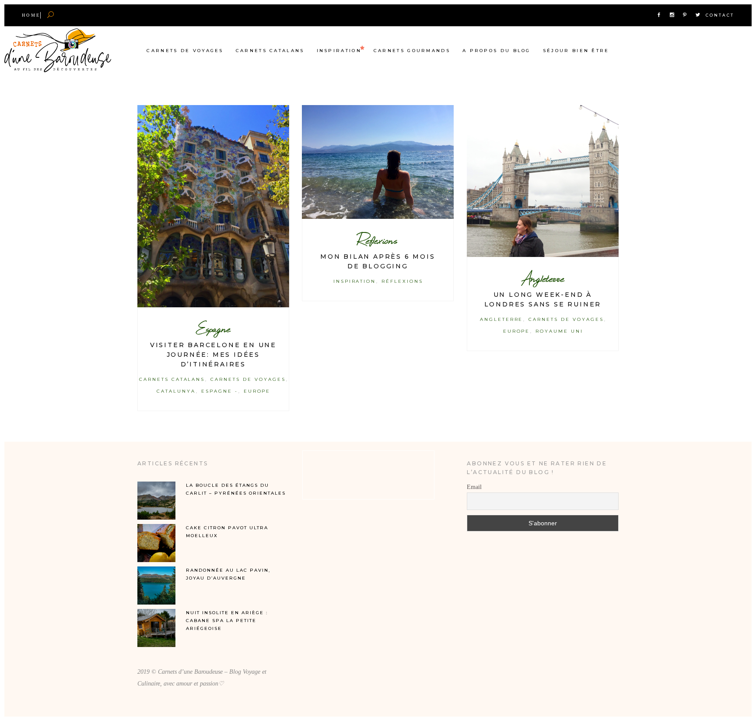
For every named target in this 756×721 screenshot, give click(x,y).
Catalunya (176, 391)
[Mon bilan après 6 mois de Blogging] (378, 162)
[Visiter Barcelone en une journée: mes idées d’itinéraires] (213, 206)
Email (474, 487)
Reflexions (377, 240)
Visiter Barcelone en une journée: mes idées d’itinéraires (213, 354)
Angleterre (542, 278)
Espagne (213, 328)
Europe (257, 391)
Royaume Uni (559, 331)
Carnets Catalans (172, 379)
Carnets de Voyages (247, 379)
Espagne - (219, 391)
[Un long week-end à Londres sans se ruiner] (543, 181)
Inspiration (354, 281)
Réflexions (402, 281)
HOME (31, 15)
